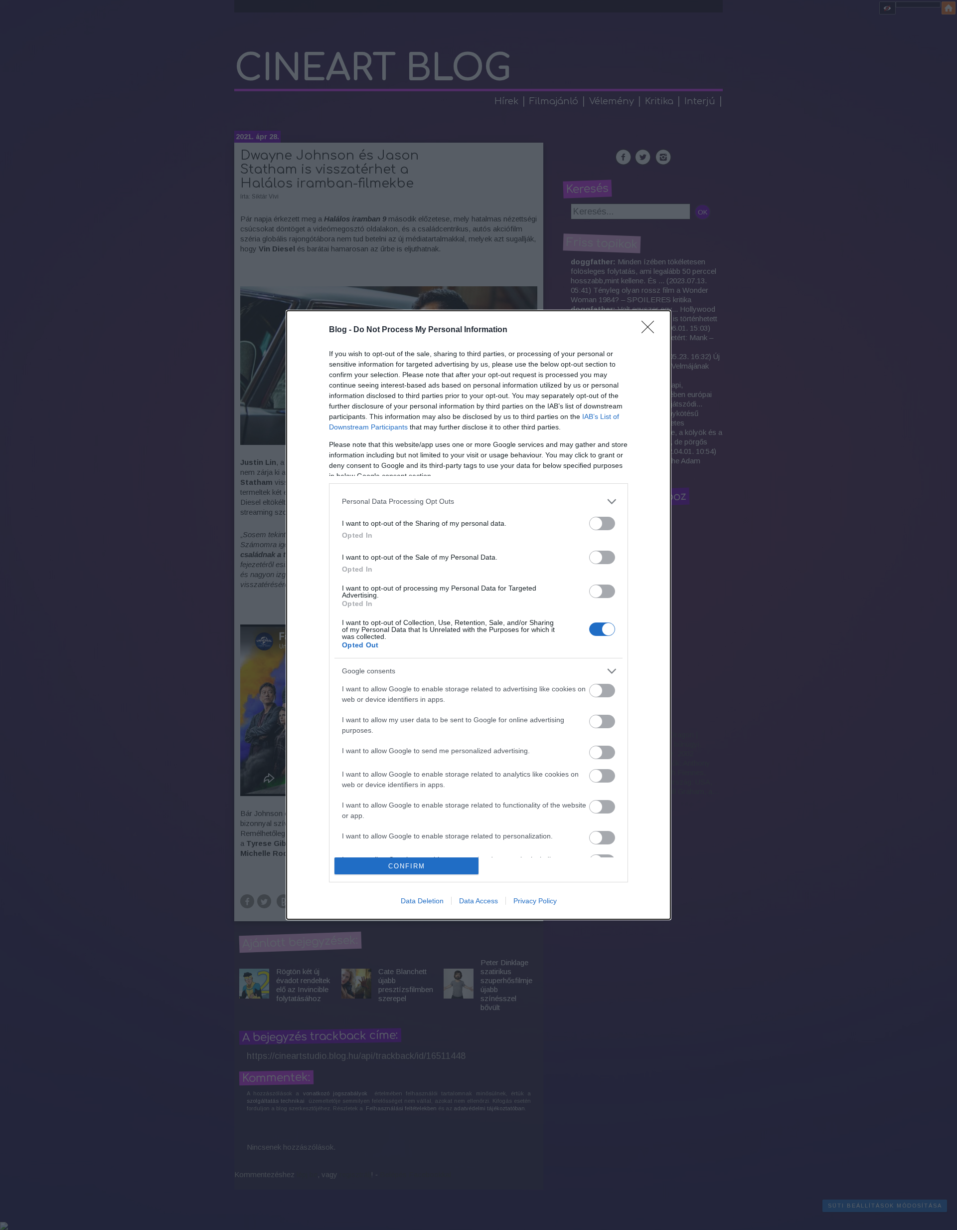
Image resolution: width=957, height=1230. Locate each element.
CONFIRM (406, 866)
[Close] (650, 330)
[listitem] (478, 501)
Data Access (478, 901)
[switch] (602, 523)
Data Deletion (422, 901)
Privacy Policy (535, 901)
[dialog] (478, 615)
